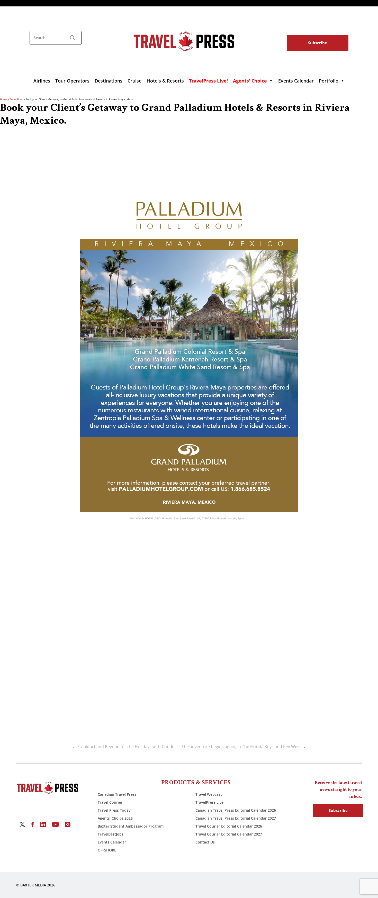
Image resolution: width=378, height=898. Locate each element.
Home (3, 99)
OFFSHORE (107, 850)
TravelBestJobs (110, 834)
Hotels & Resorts (165, 81)
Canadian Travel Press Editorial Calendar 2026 (235, 810)
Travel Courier (110, 802)
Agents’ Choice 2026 (115, 818)
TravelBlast (16, 99)
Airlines (41, 81)
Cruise (134, 81)
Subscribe (317, 42)
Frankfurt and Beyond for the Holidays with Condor (126, 746)
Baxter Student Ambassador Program (131, 826)
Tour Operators (72, 81)
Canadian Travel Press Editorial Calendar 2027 (235, 818)
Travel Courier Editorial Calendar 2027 (228, 834)
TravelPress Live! (209, 802)
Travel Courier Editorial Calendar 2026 (228, 826)
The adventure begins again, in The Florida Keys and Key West (241, 746)
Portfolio (328, 81)
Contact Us (205, 842)
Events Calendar (296, 81)
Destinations (108, 81)
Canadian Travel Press (117, 794)
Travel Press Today (114, 810)
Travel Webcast (208, 794)
